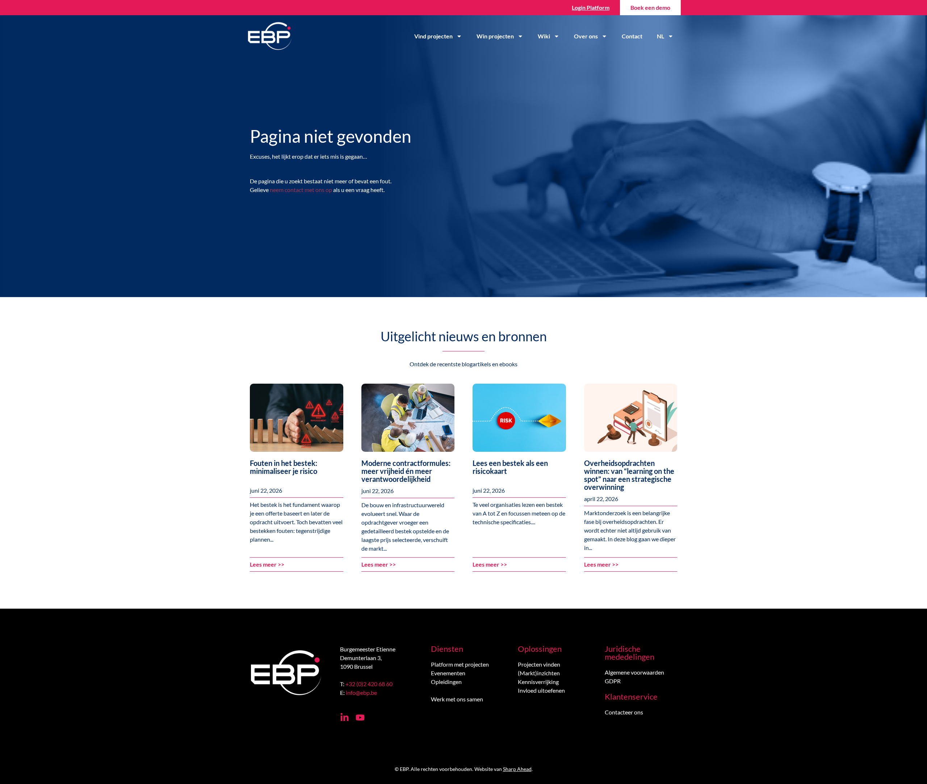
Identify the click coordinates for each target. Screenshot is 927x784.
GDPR (613, 680)
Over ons (586, 36)
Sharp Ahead (517, 769)
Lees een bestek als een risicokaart (510, 467)
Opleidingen (446, 681)
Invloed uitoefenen (541, 690)
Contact (632, 36)
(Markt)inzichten (539, 673)
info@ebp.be (361, 692)
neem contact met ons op (301, 189)
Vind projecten (433, 36)
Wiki (544, 36)
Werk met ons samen (457, 699)
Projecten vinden (539, 664)
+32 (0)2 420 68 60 (369, 683)
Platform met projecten (460, 664)
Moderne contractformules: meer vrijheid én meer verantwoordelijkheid (405, 471)
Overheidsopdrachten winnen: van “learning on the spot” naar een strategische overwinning (629, 475)
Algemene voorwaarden (634, 672)
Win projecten (495, 36)
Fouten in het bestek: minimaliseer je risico (283, 467)
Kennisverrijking (538, 681)
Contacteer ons (624, 712)
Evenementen (448, 673)
